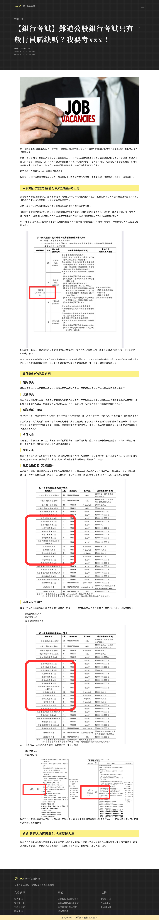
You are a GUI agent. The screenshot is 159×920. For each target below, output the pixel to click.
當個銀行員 (18, 19)
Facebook (106, 907)
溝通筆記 (18, 899)
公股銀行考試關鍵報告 (68, 899)
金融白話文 (19, 907)
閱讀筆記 (18, 911)
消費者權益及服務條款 (68, 903)
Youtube (105, 903)
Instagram (106, 899)
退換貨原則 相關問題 (67, 907)
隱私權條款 (63, 911)
